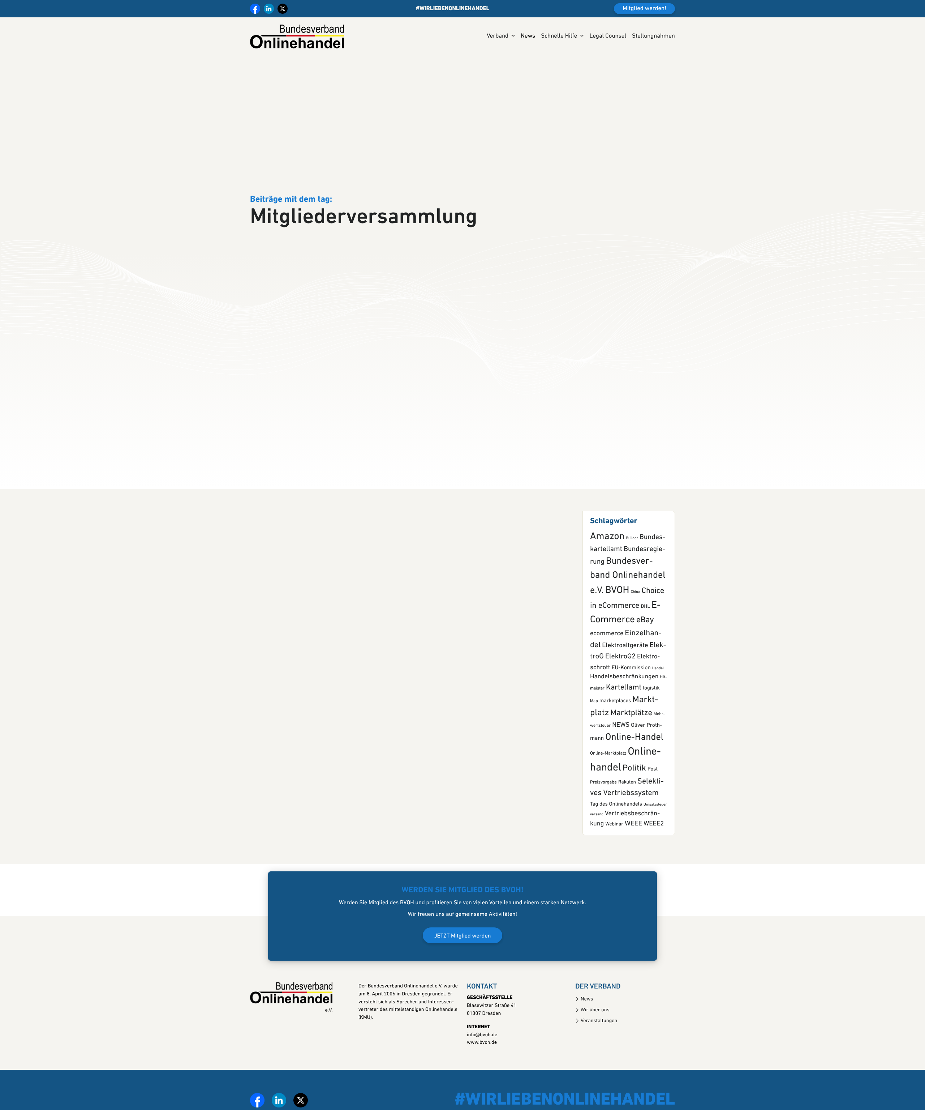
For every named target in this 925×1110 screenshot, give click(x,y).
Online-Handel (634, 765)
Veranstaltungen (599, 1048)
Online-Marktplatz (608, 781)
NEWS (620, 753)
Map (594, 729)
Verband (497, 36)
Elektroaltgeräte (625, 673)
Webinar (614, 852)
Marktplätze (631, 741)
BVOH (617, 618)
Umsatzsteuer (655, 832)
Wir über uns (595, 1038)
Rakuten (627, 810)
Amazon (607, 564)
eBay (645, 648)
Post (653, 797)
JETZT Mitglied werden (462, 963)
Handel (658, 696)
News (528, 36)
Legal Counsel (607, 36)
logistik (651, 716)
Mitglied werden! (644, 9)
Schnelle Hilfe (559, 36)
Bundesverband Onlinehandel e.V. (628, 604)
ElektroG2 (620, 684)
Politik (634, 796)
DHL (645, 634)
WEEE (633, 851)
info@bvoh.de (482, 1063)
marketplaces (615, 728)
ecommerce (606, 661)
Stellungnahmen (653, 36)
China (635, 620)
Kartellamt (623, 716)
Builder (632, 566)
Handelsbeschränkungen (624, 705)
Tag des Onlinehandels (616, 832)
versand (596, 842)
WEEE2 (654, 851)
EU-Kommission (631, 696)
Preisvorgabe (603, 810)
